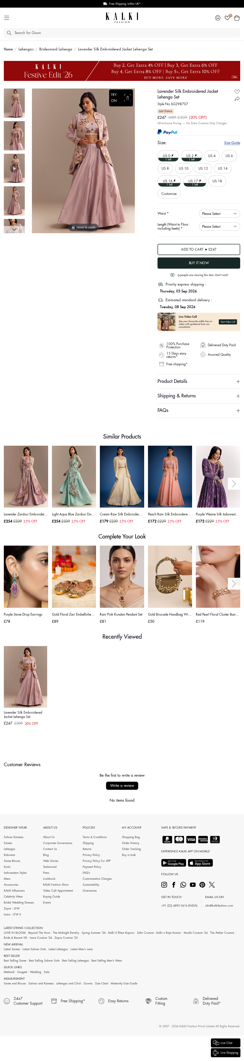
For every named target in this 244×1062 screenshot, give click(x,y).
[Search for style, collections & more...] (9, 32)
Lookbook (49, 878)
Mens (7, 878)
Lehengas (26, 49)
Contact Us (50, 849)
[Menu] (7, 18)
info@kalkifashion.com (219, 905)
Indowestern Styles (15, 872)
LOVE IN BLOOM (15, 932)
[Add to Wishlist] (237, 91)
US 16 (166, 180)
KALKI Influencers (14, 890)
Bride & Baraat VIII (15, 937)
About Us (49, 837)
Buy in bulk (129, 855)
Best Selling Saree (15, 960)
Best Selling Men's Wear (107, 960)
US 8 (165, 166)
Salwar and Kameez (41, 983)
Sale (46, 972)
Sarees (8, 843)
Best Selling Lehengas (75, 960)
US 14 (221, 166)
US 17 (191, 180)
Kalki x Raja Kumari (168, 932)
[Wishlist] (227, 17)
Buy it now (199, 263)
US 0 (165, 155)
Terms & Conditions (95, 837)
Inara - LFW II (12, 914)
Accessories (11, 884)
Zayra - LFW (12, 908)
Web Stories (50, 860)
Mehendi (9, 972)
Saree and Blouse (15, 983)
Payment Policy (92, 866)
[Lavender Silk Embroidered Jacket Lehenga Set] (14, 103)
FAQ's (86, 872)
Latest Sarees (12, 949)
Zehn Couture (145, 932)
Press (46, 872)
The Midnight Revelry (66, 932)
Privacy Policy (91, 855)
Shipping (88, 843)
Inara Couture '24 (41, 937)
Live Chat (226, 1043)
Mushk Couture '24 (196, 932)
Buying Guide (51, 896)
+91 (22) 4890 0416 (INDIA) (179, 905)
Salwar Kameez (13, 837)
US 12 (202, 166)
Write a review (122, 786)
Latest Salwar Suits (34, 949)
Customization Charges (97, 878)
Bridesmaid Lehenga (55, 49)
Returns (87, 849)
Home (8, 49)
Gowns (88, 983)
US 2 (188, 155)
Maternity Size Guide (124, 983)
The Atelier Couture (222, 932)
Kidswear (9, 855)
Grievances (90, 890)
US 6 (229, 154)
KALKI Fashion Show (56, 884)
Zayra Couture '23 (66, 937)
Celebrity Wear (13, 896)
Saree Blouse (12, 860)
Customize (169, 193)
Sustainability (91, 884)
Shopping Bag (131, 837)
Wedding (35, 972)
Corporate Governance (57, 843)
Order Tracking (131, 849)
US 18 (216, 179)
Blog (46, 855)
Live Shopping (229, 1052)
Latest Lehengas (58, 949)
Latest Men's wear (82, 949)
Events (47, 902)
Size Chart (101, 983)
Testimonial (50, 866)
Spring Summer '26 (94, 932)
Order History (130, 843)
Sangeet (22, 972)
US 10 (182, 166)
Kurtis (7, 866)
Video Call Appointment (58, 890)
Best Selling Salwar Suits (44, 960)
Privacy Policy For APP (97, 860)
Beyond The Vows (39, 932)
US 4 (211, 154)
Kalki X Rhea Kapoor (121, 932)
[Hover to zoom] (83, 161)
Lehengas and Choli (68, 983)
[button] (237, 18)
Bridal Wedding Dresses (19, 902)
